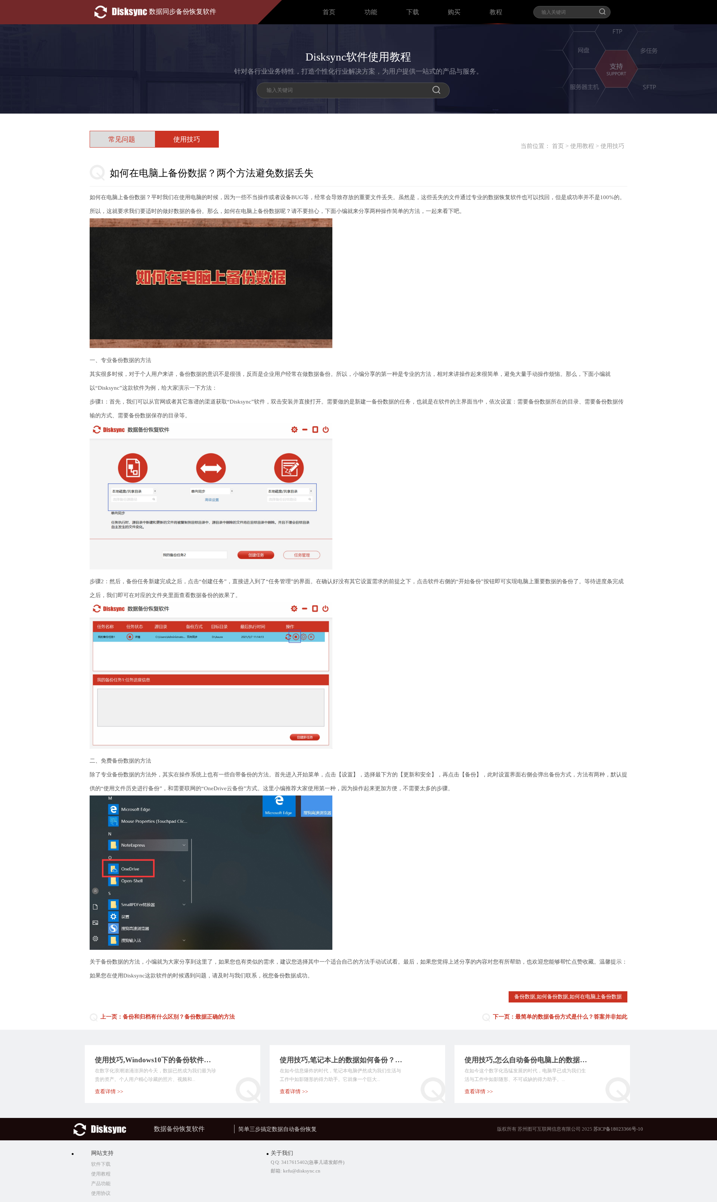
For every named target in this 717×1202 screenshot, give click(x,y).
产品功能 (101, 1183)
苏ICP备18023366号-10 (618, 1129)
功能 (370, 12)
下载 (412, 12)
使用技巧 (612, 146)
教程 (496, 12)
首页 (329, 12)
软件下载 (101, 1164)
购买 (454, 12)
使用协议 (101, 1193)
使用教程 (582, 146)
